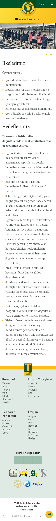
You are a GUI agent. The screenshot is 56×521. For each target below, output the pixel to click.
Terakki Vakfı (6, 385)
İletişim (33, 412)
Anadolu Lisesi (6, 431)
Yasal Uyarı (26, 509)
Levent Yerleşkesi (40, 379)
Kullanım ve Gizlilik (26, 506)
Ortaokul (32, 389)
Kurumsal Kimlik (7, 401)
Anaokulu (33, 383)
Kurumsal (8, 379)
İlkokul (31, 386)
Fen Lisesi (33, 396)
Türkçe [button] (42, 4)
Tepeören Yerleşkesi (9, 414)
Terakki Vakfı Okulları (6, 392)
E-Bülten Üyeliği (33, 437)
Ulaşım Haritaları (32, 424)
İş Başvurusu (33, 431)
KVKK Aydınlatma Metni (26, 503)
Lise (30, 392)
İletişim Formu (32, 418)
